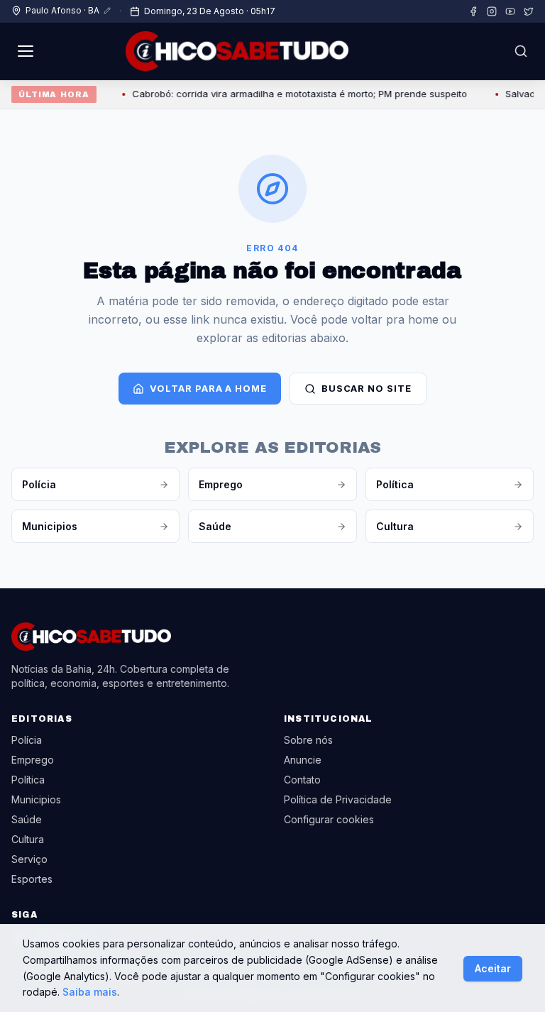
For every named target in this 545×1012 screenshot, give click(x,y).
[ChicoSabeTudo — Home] (237, 51)
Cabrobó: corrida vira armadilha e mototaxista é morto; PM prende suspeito (291, 93)
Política (395, 484)
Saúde (215, 526)
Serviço (29, 859)
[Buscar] (521, 51)
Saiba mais (89, 992)
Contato (302, 780)
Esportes (32, 879)
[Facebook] (473, 11)
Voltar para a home (208, 388)
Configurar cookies (329, 819)
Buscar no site (366, 388)
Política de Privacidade (338, 799)
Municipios (49, 526)
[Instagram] (492, 11)
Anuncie (302, 760)
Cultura (395, 526)
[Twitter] (529, 11)
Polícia (39, 484)
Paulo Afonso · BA (62, 10)
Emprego (221, 484)
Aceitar (493, 968)
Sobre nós (308, 740)
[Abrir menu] (25, 51)
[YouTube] (510, 11)
